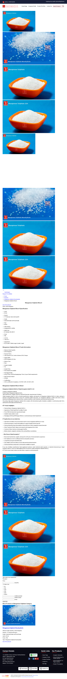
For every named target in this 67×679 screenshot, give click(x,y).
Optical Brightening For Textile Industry (58, 658)
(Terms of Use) (35, 675)
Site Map (44, 663)
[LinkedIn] (33, 659)
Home (5, 296)
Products (6, 297)
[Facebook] (29, 659)
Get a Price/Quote (7, 304)
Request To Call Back (7, 294)
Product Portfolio (41, 6)
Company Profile (32, 6)
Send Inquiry (7, 292)
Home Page (24, 6)
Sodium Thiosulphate (58, 664)
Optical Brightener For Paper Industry (58, 661)
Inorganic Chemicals (57, 655)
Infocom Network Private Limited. (27, 676)
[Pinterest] (38, 659)
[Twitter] (31, 659)
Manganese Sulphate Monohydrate (12, 299)
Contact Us (49, 6)
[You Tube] (36, 659)
